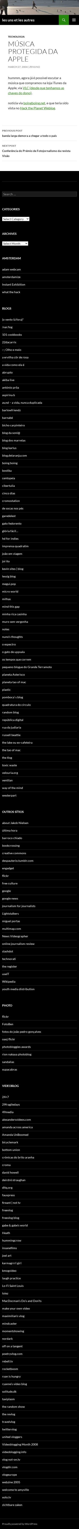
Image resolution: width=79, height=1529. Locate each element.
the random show (13, 1406)
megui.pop (9, 584)
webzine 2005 (11, 1482)
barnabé (7, 417)
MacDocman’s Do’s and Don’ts (22, 1301)
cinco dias (8, 493)
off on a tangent (12, 1346)
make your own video (16, 1308)
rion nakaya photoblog (16, 1054)
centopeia (8, 478)
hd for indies (10, 538)
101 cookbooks (12, 334)
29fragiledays (11, 1104)
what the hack (11, 292)
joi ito (6, 561)
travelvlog (8, 1421)
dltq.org (7, 1187)
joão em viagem (12, 553)
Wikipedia (8, 981)
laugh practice (11, 1278)
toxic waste (9, 765)
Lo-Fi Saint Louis (13, 1285)
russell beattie (11, 735)
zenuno (34, 66)
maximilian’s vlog (13, 1316)
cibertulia (8, 485)
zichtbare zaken (12, 1505)
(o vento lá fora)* (13, 319)
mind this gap (11, 606)
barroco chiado (12, 838)
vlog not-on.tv (11, 1459)
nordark (7, 1338)
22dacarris (9, 342)
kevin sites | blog (12, 569)
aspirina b (8, 395)
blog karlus (9, 448)
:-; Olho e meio (11, 349)
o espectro (9, 644)
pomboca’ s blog (12, 697)
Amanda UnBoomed (15, 1134)
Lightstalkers (10, 913)
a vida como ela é (13, 365)
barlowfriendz (11, 410)
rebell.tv (7, 1361)
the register (9, 966)
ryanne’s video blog (14, 1384)
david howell (10, 1172)
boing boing (9, 463)
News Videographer (15, 936)
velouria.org (10, 772)
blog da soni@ (11, 433)
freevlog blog (10, 1218)
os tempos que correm (16, 659)
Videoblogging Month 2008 (20, 1444)
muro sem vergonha (15, 621)
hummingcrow (11, 1240)
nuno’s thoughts (12, 636)
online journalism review (18, 943)
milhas (6, 599)
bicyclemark (10, 1142)
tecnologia (16, 36)
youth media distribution (18, 989)
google (6, 891)
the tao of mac (11, 750)
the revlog (8, 1414)
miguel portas (11, 921)
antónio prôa (10, 387)
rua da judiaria (11, 727)
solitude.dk (9, 1391)
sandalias (8, 1062)
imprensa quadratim (15, 546)
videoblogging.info (14, 1452)
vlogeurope (9, 1474)
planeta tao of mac (14, 682)
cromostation (11, 501)
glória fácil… (10, 531)
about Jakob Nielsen (15, 823)
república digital (12, 720)
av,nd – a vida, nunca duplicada (22, 402)
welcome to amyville (15, 1489)
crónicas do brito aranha (18, 1157)
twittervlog (9, 1429)
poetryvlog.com (12, 1353)
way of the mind (12, 788)
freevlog (7, 1210)
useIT (5, 974)
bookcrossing (11, 845)
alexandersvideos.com (16, 1119)
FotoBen (7, 1024)
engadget (8, 868)
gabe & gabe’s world (15, 1225)
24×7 (5, 1097)
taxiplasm (8, 1399)
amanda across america (17, 1127)
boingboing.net (34, 103)
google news (10, 898)
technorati (9, 959)
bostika (7, 470)
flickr (5, 875)
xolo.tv (6, 1497)
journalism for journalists (18, 906)
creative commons (14, 853)
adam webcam (11, 269)
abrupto (7, 372)
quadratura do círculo (16, 704)
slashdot (7, 951)
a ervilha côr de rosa (15, 357)
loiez (5, 1293)
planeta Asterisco (13, 674)
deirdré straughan (13, 1180)
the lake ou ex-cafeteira (17, 742)
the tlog (7, 757)
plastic (6, 689)
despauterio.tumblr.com (17, 860)
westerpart (9, 795)
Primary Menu (74, 20)
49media (7, 1112)
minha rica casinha (14, 614)
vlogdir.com (9, 1467)
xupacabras (9, 1069)
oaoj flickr (8, 1039)
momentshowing (13, 1331)
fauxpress (8, 1195)
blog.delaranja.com (14, 455)
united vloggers (12, 1437)
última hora (9, 830)
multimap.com (11, 928)
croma (6, 1165)
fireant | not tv (11, 1202)
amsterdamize (11, 277)
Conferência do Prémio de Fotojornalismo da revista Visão (36, 151)
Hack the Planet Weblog (37, 108)
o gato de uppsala (13, 652)
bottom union (11, 1150)
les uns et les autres (18, 20)
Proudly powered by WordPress (19, 1523)
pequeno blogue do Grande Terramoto (27, 667)
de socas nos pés (12, 508)
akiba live (8, 380)
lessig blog (9, 576)
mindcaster (9, 1323)
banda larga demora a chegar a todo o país (29, 133)
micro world (10, 591)
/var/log (7, 327)
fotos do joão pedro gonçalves (21, 1031)
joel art (6, 1255)
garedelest (9, 516)
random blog (10, 712)
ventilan (7, 780)
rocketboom (10, 1369)
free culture (9, 883)
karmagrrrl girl (11, 1263)
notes (5, 629)
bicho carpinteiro (13, 425)
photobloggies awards (16, 1046)
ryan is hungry (11, 1376)
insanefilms (9, 1248)
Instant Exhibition (13, 284)
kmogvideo (9, 1270)
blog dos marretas (13, 440)
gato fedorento (11, 523)
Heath (6, 1233)
